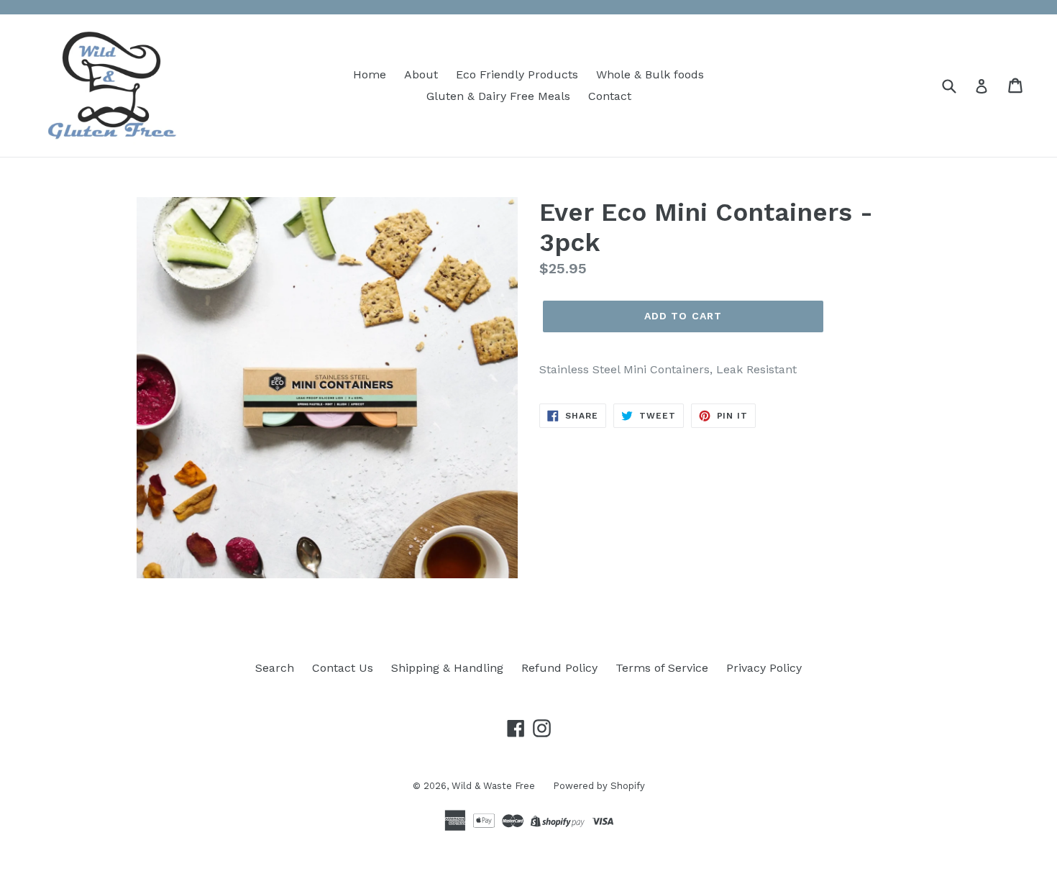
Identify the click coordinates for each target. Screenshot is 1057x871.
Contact (609, 96)
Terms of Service (662, 668)
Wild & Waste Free (493, 785)
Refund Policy (559, 668)
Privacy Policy (764, 668)
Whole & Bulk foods (650, 74)
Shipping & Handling (447, 668)
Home (369, 74)
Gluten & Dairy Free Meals (498, 96)
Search (274, 668)
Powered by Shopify (599, 785)
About (421, 74)
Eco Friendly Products (517, 74)
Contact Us (342, 668)
